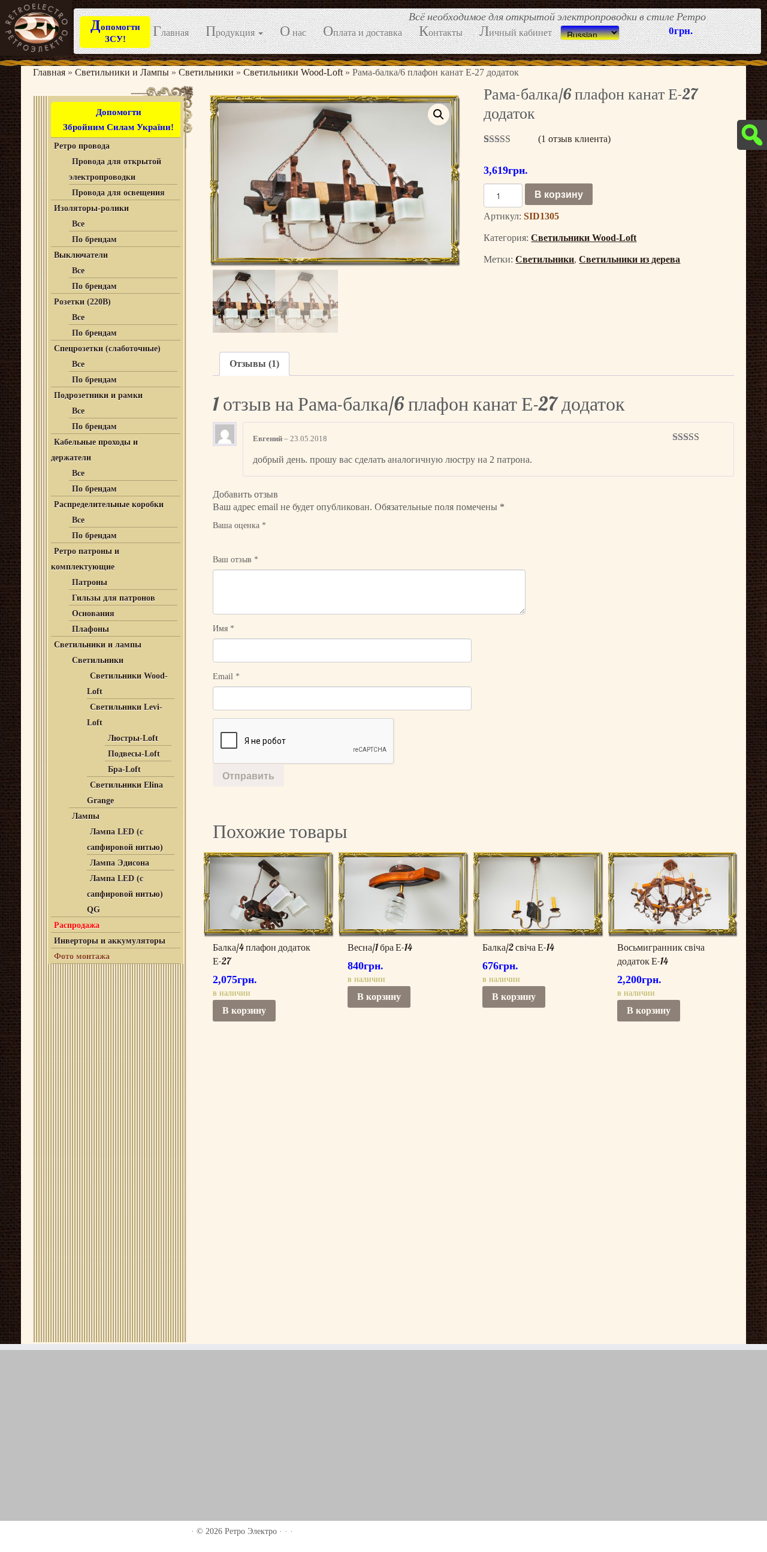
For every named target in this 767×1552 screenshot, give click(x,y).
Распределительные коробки (109, 504)
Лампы (85, 816)
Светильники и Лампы (122, 72)
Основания (93, 613)
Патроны (89, 582)
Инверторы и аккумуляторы (109, 940)
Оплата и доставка (362, 32)
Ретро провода (82, 145)
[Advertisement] (108, 1150)
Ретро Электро (251, 1531)
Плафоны (90, 629)
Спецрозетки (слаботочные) (107, 348)
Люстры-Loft (133, 738)
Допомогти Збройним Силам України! (118, 119)
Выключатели (81, 255)
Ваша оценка (239, 525)
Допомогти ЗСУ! (115, 30)
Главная (171, 32)
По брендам (94, 239)
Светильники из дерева (629, 259)
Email (226, 676)
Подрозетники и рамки (98, 395)
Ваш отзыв (235, 559)
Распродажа (76, 925)
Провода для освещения (118, 192)
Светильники (206, 72)
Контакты (441, 32)
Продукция (231, 32)
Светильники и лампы (97, 644)
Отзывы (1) (254, 363)
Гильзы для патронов (113, 597)
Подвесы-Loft (134, 753)
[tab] (254, 364)
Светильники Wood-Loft (293, 72)
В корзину (559, 194)
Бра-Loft (124, 769)
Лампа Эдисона (119, 862)
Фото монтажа (82, 956)
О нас (293, 32)
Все (78, 223)
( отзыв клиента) (574, 139)
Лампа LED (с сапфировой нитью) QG (125, 894)
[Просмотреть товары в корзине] (737, 17)
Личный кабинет (515, 32)
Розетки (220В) (82, 301)
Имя (223, 628)
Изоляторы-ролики (91, 208)
